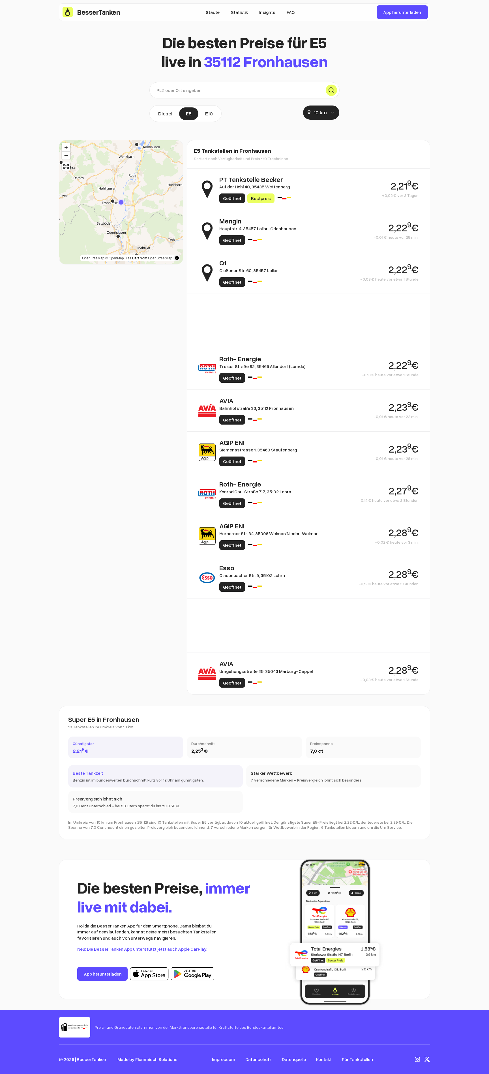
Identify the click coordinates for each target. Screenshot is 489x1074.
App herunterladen (402, 12)
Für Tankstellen (357, 1059)
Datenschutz (258, 1059)
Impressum (223, 1059)
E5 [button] (189, 113)
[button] (121, 202)
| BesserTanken (90, 1059)
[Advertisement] (308, 320)
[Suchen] (331, 90)
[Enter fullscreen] (66, 166)
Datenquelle (294, 1059)
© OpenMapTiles (118, 257)
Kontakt (324, 1059)
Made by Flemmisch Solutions (147, 1059)
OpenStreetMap (160, 257)
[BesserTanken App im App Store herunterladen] (149, 973)
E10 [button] (209, 113)
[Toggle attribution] (176, 258)
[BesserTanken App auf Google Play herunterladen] (192, 973)
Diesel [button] (165, 113)
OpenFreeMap (93, 257)
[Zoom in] (66, 147)
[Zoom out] (66, 155)
